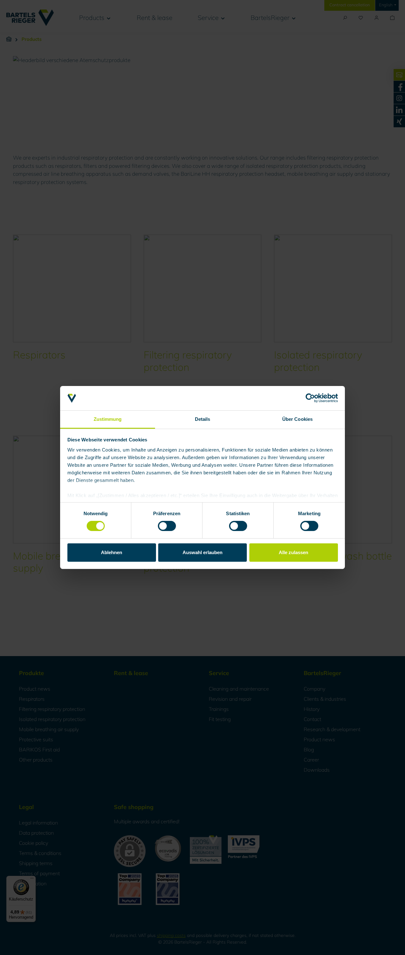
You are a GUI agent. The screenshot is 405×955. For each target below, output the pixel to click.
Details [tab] (202, 419)
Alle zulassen (293, 552)
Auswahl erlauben (202, 552)
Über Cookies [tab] (297, 419)
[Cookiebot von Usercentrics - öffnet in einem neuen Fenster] (310, 398)
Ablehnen (111, 552)
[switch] (167, 526)
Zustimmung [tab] (108, 419)
